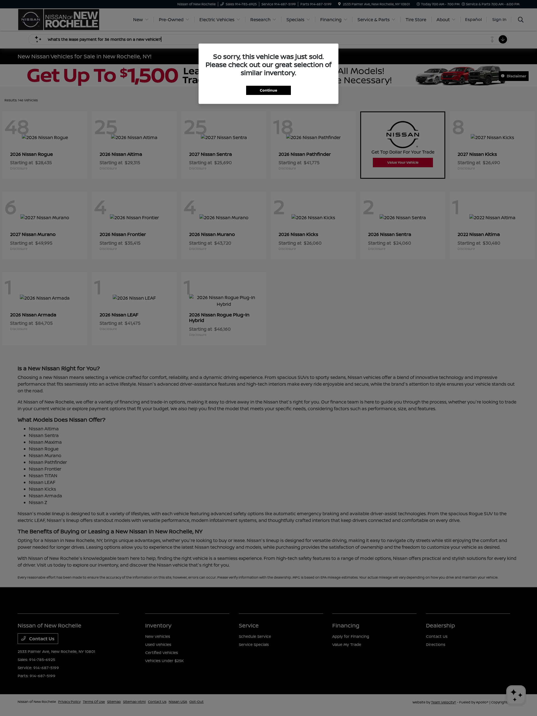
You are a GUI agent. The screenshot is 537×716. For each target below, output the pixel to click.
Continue (268, 90)
